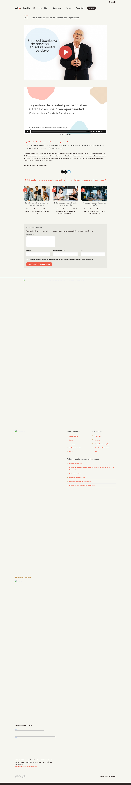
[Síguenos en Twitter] (20, 776)
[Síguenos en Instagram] (109, 2)
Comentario (30, 234)
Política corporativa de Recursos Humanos (82, 485)
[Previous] (23, 203)
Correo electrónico (59, 250)
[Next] (107, 203)
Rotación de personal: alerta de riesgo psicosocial (65, 204)
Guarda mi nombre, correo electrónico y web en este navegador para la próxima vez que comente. (61, 259)
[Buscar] (34, 8)
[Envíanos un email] (113, 2)
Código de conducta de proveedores (80, 481)
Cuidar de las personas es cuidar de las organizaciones (46, 180)
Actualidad (80, 8)
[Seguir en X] (111, 2)
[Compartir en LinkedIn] (69, 172)
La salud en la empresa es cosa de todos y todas (87, 180)
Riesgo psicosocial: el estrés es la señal (94, 204)
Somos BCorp (43, 8)
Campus (68, 8)
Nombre (29, 250)
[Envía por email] (65, 172)
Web (82, 250)
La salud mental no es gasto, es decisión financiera (36, 204)
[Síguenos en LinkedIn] (114, 2)
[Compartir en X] (62, 172)
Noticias (26, 15)
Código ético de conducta (77, 477)
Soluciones (57, 8)
